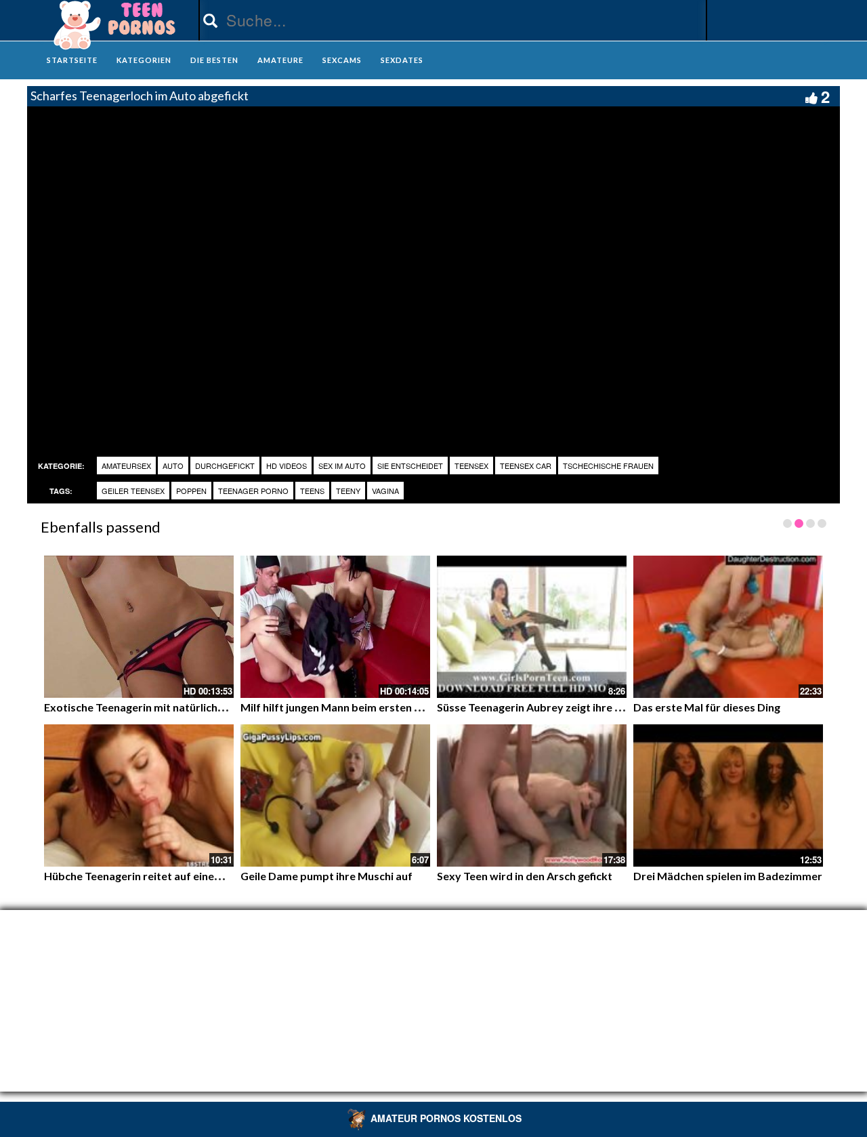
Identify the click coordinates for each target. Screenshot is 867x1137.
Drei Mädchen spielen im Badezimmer (727, 875)
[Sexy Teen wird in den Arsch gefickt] (532, 795)
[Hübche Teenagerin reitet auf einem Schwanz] (139, 795)
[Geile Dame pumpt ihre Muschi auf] (335, 795)
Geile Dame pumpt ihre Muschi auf (326, 875)
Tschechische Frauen (608, 465)
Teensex (471, 465)
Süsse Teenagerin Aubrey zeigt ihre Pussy (540, 707)
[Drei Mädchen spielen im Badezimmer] (728, 795)
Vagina (385, 490)
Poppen (191, 490)
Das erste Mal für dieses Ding (706, 707)
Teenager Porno (253, 490)
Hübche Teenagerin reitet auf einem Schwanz (157, 875)
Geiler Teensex (133, 490)
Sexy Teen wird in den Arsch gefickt (524, 875)
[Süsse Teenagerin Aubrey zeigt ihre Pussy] (532, 627)
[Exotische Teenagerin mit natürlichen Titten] (139, 627)
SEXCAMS (342, 60)
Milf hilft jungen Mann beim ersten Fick (337, 707)
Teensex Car (525, 465)
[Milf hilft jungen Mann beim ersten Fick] (335, 627)
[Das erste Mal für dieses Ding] (728, 627)
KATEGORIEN (144, 60)
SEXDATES (402, 60)
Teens (312, 490)
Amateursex (126, 465)
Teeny (348, 490)
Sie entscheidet (410, 465)
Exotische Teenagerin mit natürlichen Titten (153, 707)
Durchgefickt (225, 465)
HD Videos (286, 465)
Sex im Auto (342, 465)
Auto (173, 465)
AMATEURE (280, 60)
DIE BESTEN (214, 60)
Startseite (72, 60)
